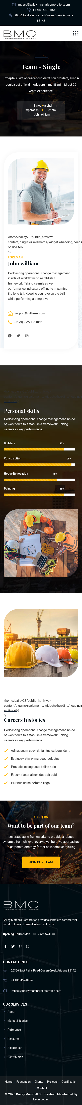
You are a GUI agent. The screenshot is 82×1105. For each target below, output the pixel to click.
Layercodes (41, 1099)
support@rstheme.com (30, 313)
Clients (39, 1081)
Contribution (15, 1057)
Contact (42, 1088)
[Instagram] (27, 336)
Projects (52, 1081)
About (11, 1011)
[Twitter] (18, 336)
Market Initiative (18, 1020)
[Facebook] (10, 336)
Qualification (69, 1081)
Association (15, 1047)
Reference (14, 1029)
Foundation (24, 1081)
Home (9, 1081)
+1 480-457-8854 (44, 10)
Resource (14, 1038)
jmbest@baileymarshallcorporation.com (44, 4)
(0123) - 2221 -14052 (28, 322)
